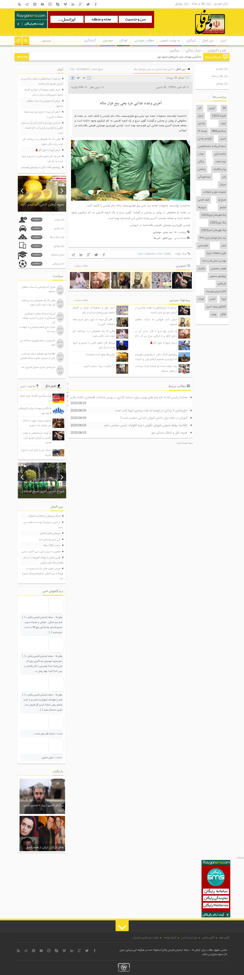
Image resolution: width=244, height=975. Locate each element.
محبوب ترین (28, 386)
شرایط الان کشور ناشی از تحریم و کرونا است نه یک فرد (42, 159)
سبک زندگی (193, 50)
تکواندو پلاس (205, 139)
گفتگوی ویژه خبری (216, 307)
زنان (224, 177)
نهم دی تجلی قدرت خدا (214, 261)
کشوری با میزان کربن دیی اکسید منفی (41, 552)
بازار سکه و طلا (48, 237)
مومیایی (157, 232)
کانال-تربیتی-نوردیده (216, 291)
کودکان (123, 40)
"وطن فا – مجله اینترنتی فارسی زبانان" (180, 950)
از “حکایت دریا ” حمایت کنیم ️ (99, 366)
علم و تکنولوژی (217, 50)
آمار (199, 108)
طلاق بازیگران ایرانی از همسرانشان (45, 847)
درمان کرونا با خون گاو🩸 (163, 343)
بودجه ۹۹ (202, 131)
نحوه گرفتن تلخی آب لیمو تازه (42, 205)
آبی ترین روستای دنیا (49, 539)
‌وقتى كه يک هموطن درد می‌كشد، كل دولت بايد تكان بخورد (94, 333)
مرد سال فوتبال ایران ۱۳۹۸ (212, 238)
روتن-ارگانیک (219, 169)
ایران (223, 40)
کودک (201, 299)
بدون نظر (95, 87)
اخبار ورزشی (48, 263)
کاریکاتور (222, 284)
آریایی (212, 108)
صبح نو (222, 200)
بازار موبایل (222, 83)
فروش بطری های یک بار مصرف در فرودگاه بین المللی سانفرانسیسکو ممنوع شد (42, 574)
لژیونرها (202, 207)
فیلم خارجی (203, 200)
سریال (223, 184)
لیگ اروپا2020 (218, 223)
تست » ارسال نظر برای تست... (47, 734)
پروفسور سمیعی (218, 276)
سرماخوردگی (204, 177)
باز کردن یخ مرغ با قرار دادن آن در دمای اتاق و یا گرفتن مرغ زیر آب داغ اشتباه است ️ (156, 336)
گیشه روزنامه (170, 938)
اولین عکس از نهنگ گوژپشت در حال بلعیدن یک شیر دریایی (43, 560)
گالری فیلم (224, 938)
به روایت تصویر (169, 40)
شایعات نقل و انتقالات (214, 192)
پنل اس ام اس (189, 938)
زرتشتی (201, 169)
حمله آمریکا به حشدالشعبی (212, 146)
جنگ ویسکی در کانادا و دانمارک (44, 516)
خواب (201, 154)
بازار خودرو (222, 68)
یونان (213, 314)
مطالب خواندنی (144, 40)
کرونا (223, 299)
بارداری (201, 123)
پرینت (170, 77)
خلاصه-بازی (220, 154)
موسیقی (108, 40)
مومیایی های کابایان (50, 533)
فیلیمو (223, 207)
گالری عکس (208, 938)
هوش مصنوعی (218, 268)
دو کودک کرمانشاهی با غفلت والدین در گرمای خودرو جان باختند (156, 310)
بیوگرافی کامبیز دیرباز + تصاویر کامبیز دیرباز (44, 808)
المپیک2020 (219, 116)
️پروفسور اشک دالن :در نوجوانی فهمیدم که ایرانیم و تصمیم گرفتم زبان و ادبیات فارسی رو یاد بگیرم (156, 359)
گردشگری (90, 40)
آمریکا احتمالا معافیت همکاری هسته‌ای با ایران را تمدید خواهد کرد (38, 318)
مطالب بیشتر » (80, 266)
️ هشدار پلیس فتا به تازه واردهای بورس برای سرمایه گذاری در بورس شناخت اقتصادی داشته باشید (129, 397)
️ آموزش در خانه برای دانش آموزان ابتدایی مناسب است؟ (154, 418)
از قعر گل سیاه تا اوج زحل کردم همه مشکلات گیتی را (43, 114)
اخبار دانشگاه (48, 255)
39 (224, 108)
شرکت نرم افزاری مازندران (145, 938)
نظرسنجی (203, 246)
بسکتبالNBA (219, 131)
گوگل (223, 314)
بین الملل (207, 40)
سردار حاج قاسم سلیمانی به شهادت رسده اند (37, 329)
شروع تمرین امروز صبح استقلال (42, 491)
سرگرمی (174, 50)
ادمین (159, 87)
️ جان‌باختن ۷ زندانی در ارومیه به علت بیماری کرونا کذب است (151, 410)
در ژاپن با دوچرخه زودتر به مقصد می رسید (43, 525)
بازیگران (191, 40)
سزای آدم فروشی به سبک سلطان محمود (45, 103)
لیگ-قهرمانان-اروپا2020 (213, 215)
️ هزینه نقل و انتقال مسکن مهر (169, 432)
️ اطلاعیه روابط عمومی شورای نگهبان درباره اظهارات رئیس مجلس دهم (146, 425)
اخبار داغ (51, 386)
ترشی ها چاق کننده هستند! (100, 354)
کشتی (212, 299)
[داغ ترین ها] (18, 41)
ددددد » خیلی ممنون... (51, 758)
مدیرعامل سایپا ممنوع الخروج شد (38, 367)
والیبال (201, 268)
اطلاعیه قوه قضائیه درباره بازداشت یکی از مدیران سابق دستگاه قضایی (37, 356)
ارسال (181, 77)
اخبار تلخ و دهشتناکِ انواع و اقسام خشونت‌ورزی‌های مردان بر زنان (94, 310)
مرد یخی (167, 232)
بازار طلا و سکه (220, 76)
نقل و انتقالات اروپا (216, 253)
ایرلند (223, 123)
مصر (224, 246)
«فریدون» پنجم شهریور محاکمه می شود (37, 343)
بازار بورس (48, 219)
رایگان (201, 162)
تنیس (223, 139)
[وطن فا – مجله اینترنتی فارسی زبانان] (193, 35)
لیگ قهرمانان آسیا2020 (213, 230)
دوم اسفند (220, 162)
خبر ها (157, 238)
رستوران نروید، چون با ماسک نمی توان (181, 57)
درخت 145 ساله (51, 545)
